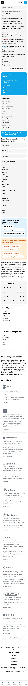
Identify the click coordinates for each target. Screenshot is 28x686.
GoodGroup (13, 671)
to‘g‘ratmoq (13, 250)
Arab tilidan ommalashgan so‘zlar (14, 233)
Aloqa (14, 655)
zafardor (4, 215)
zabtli (3, 167)
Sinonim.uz (5, 23)
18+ (23, 671)
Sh (20, 300)
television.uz (6, 640)
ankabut (6, 246)
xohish (20, 257)
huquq (4, 335)
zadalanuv (5, 203)
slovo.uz (21, 638)
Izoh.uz (7, 35)
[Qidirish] (25, 7)
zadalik (4, 205)
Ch (23, 300)
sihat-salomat (6, 313)
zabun (4, 165)
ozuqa (5, 257)
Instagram (14, 664)
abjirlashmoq (6, 337)
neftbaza (4, 316)
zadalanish (5, 198)
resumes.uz (22, 640)
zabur (4, 193)
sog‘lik (4, 339)
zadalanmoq (5, 200)
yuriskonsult (15, 246)
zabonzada (5, 184)
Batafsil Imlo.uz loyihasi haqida (10, 374)
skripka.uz (16, 638)
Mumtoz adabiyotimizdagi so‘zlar (13, 230)
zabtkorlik (5, 170)
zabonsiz (4, 186)
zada (3, 196)
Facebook (14, 658)
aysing (4, 342)
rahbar (17, 253)
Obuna (6, 671)
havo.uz (14, 642)
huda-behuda (8, 253)
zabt (3, 174)
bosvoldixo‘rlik (6, 320)
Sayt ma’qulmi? (8, 226)
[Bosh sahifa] (7, 2)
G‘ (17, 300)
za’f (3, 208)
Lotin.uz (4, 28)
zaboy (4, 182)
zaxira (5, 250)
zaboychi (4, 179)
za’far (4, 212)
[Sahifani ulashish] (25, 2)
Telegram (14, 661)
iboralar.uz (16, 640)
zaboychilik (5, 177)
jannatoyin (5, 318)
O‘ (14, 300)
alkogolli (12, 257)
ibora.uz (6, 638)
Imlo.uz (15, 275)
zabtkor (4, 172)
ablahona (5, 347)
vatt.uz (11, 640)
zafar (3, 210)
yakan (4, 323)
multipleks (5, 311)
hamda (4, 344)
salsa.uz (11, 638)
